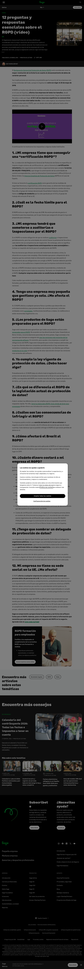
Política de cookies (46, 487)
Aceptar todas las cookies (42, 496)
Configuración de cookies (41, 501)
